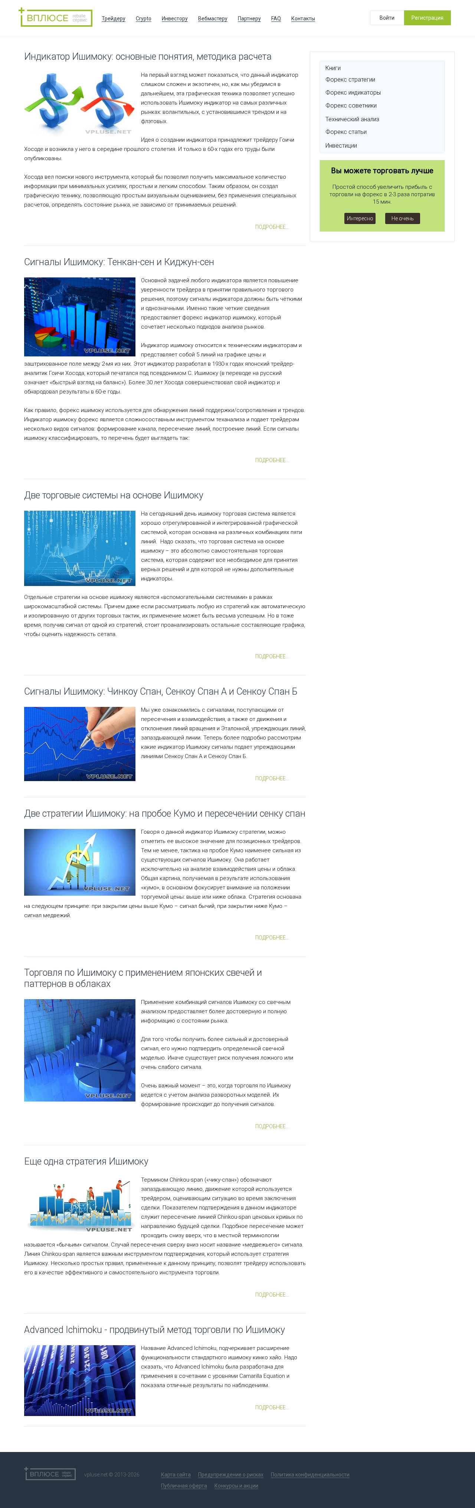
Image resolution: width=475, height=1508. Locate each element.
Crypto (143, 19)
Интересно (360, 218)
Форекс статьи (346, 131)
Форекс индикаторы (353, 92)
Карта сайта (176, 1475)
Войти (387, 18)
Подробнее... (272, 227)
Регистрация (427, 18)
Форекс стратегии (350, 79)
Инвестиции (341, 145)
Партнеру (249, 19)
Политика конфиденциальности (310, 1475)
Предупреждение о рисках (230, 1475)
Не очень (403, 218)
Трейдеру (113, 19)
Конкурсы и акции (236, 1486)
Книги (333, 68)
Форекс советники (351, 105)
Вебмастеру (212, 19)
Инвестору (175, 19)
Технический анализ (352, 119)
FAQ (276, 19)
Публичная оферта (184, 1486)
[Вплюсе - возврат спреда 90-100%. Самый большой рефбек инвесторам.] (57, 18)
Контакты (303, 19)
